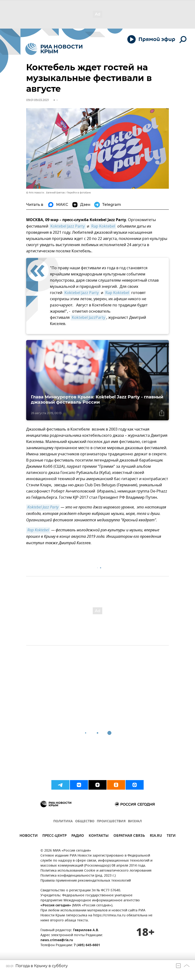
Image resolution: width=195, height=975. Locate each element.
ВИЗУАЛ (135, 821)
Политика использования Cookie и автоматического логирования (95, 870)
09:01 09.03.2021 (37, 100)
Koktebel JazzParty (88, 317)
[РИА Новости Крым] (53, 49)
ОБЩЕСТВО (84, 821)
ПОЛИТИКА (63, 821)
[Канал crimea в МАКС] (135, 785)
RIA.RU (156, 836)
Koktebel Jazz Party (67, 226)
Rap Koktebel (103, 226)
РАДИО (77, 836)
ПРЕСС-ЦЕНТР (54, 836)
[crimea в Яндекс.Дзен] (97, 785)
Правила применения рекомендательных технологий (85, 881)
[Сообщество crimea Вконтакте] (79, 785)
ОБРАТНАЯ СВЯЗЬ (129, 836)
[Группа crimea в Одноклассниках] (116, 785)
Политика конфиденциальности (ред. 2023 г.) (78, 876)
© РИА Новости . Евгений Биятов (45, 192)
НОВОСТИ (29, 836)
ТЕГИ (171, 836)
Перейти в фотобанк (79, 192)
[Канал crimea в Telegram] (60, 785)
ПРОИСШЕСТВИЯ (111, 821)
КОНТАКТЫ (99, 836)
